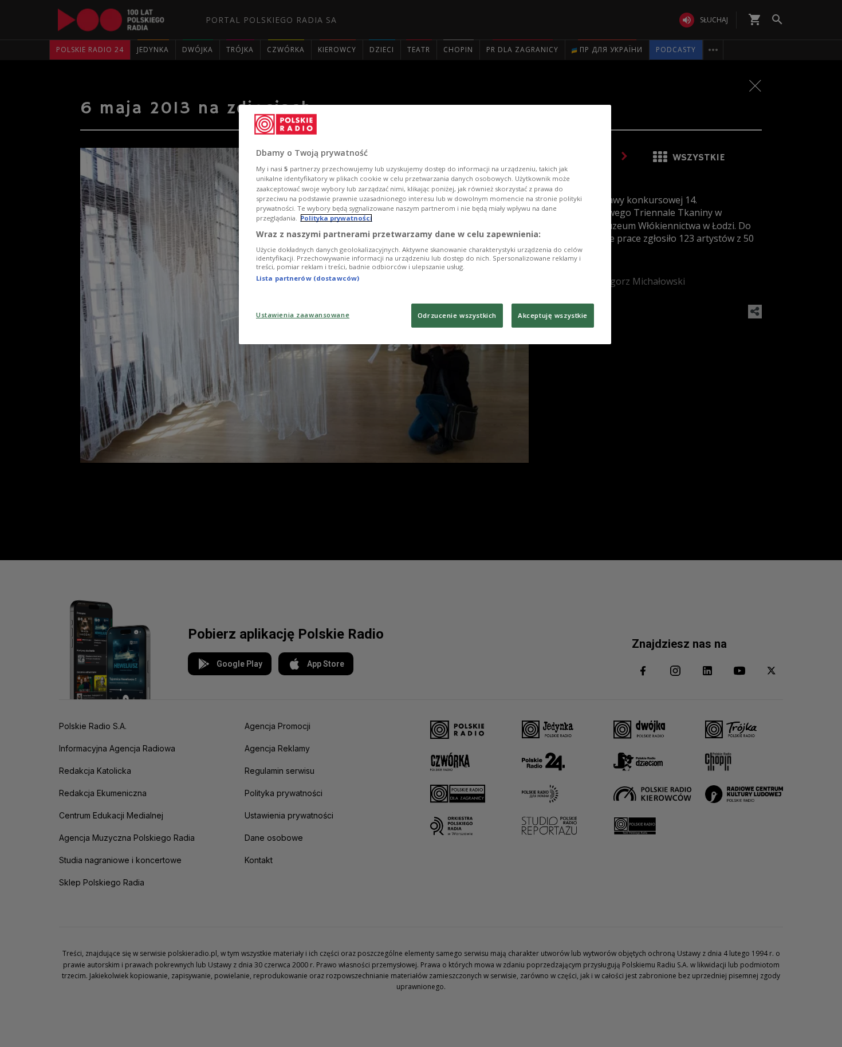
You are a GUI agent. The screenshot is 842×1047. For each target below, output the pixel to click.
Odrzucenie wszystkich (457, 315)
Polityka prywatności (336, 218)
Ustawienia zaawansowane (302, 314)
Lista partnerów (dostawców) (307, 278)
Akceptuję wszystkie (553, 315)
